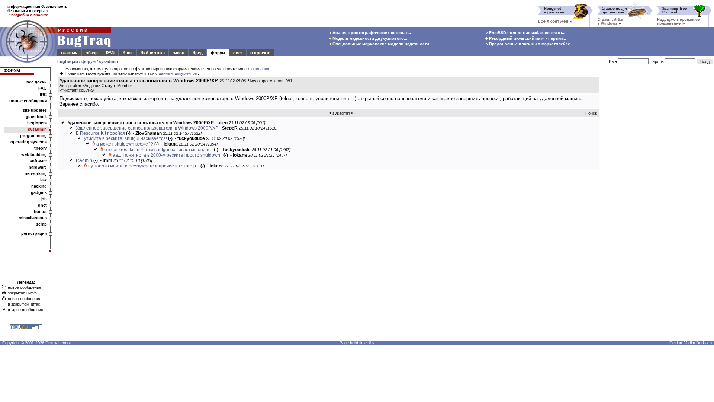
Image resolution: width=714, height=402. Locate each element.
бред (198, 53)
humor (40, 211)
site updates (35, 110)
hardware (38, 167)
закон (178, 53)
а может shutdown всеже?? (124, 144)
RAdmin (84, 160)
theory (40, 148)
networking (36, 173)
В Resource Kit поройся (100, 133)
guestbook (36, 116)
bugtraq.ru (67, 61)
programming (33, 135)
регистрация (34, 233)
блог (127, 53)
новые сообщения (28, 101)
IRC (43, 94)
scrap (41, 224)
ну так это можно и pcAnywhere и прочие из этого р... (143, 166)
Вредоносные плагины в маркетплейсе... (530, 44)
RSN (110, 53)
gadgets (39, 192)
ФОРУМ (12, 70)
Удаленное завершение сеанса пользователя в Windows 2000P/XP (147, 128)
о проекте (260, 53)
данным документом (178, 73)
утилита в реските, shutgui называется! (125, 138)
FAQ (42, 88)
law (43, 180)
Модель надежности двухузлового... (369, 38)
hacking (39, 186)
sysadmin (108, 61)
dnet (237, 53)
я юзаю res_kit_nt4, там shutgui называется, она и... (158, 149)
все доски (36, 82)
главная (69, 53)
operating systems (28, 142)
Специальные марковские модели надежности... (381, 44)
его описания (256, 69)
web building (34, 154)
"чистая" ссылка (77, 90)
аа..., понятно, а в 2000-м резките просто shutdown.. (167, 155)
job (44, 199)
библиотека (153, 53)
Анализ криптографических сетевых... (371, 33)
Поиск (591, 113)
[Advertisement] (658, 189)
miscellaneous (33, 218)
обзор (92, 53)
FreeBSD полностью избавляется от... (526, 33)
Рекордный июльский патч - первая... (527, 38)
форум (218, 53)
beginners (37, 123)
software (38, 161)
